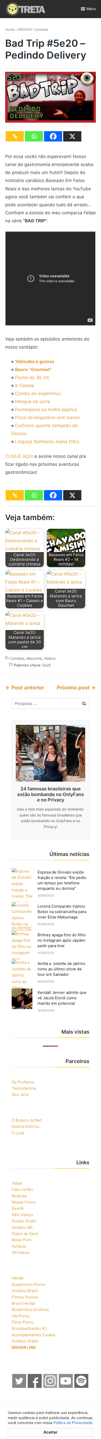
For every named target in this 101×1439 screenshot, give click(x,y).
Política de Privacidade (72, 1422)
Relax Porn (22, 1239)
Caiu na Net (22, 1189)
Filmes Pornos (25, 1297)
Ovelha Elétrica (25, 1126)
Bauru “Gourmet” (33, 369)
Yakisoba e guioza (34, 361)
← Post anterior (24, 688)
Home (10, 29)
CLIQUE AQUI (19, 456)
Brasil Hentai (23, 1303)
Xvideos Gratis (25, 1341)
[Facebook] (53, 136)
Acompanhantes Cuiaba (33, 1334)
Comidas (41, 29)
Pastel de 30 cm (32, 377)
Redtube (19, 1195)
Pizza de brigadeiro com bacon (47, 417)
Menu (91, 8)
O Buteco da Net (26, 1120)
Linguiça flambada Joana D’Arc (47, 441)
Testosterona (24, 1088)
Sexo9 (17, 1208)
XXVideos (21, 1252)
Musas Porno (24, 1202)
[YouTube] (66, 1386)
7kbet (17, 1183)
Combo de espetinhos (38, 393)
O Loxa (18, 1132)
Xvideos (19, 1246)
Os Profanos (23, 1082)
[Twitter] (19, 1386)
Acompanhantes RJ (29, 1328)
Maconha (34, 658)
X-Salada (24, 385)
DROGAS (25, 29)
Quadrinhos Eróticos (30, 1309)
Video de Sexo (25, 1233)
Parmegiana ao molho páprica (46, 409)
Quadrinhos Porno (28, 1284)
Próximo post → (76, 688)
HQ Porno (21, 1316)
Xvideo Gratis (24, 1220)
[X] (72, 136)
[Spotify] (81, 1386)
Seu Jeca (20, 1094)
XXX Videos (22, 1214)
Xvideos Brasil (25, 1290)
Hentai (18, 1278)
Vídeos (49, 658)
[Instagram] (50, 1386)
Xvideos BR (22, 1227)
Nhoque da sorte (32, 401)
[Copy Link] (15, 136)
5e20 (46, 665)
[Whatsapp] (34, 136)
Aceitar (50, 1432)
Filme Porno (23, 1322)
